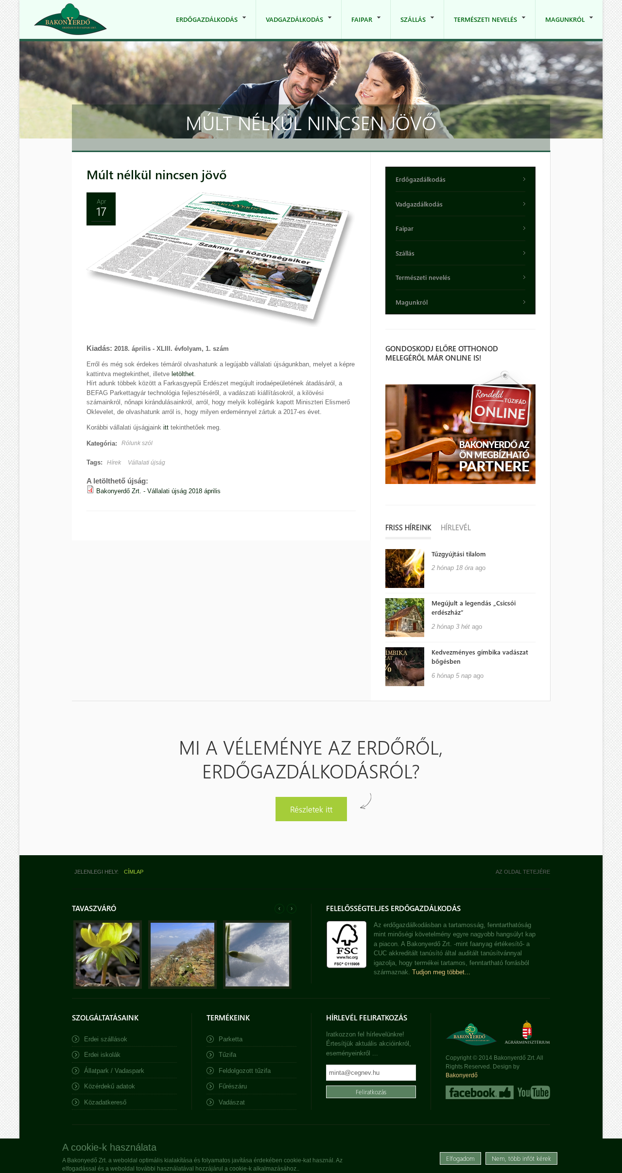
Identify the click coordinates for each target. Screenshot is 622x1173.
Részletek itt (311, 808)
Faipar (357, 27)
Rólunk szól (137, 443)
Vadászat (232, 1102)
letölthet (183, 374)
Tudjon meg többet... (441, 972)
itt (166, 427)
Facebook (480, 1092)
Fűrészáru (233, 1086)
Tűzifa (227, 1054)
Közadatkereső (105, 1102)
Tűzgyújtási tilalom (459, 554)
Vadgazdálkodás (289, 27)
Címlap (133, 872)
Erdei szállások (105, 1039)
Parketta (230, 1039)
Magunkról (560, 27)
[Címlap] (70, 19)
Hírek (114, 462)
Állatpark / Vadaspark (114, 1070)
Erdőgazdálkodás (202, 27)
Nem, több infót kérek (521, 1158)
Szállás (408, 27)
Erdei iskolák (102, 1054)
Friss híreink (408, 527)
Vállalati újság (146, 462)
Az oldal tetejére (523, 872)
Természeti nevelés (480, 27)
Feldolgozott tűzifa (245, 1070)
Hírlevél (456, 527)
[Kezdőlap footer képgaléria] (107, 986)
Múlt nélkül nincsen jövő (156, 174)
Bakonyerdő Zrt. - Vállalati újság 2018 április (158, 491)
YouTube (533, 1092)
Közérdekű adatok (109, 1086)
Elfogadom (460, 1158)
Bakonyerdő (462, 1075)
